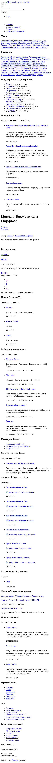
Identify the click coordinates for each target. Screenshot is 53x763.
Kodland (9, 307)
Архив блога (11, 713)
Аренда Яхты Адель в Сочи (16, 544)
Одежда (35, 66)
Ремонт (20, 70)
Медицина (20, 64)
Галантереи (6, 59)
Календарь (10, 696)
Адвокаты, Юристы (9, 57)
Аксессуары (23, 57)
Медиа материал (13, 731)
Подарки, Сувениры (29, 68)
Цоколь (10, 236)
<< (7, 279)
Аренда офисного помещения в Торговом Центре (23, 167)
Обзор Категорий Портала (29, 43)
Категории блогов (13, 710)
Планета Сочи (12, 359)
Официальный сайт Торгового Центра (20, 463)
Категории (10, 692)
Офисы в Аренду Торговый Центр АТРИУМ (20, 600)
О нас (10, 41)
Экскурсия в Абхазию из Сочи (16, 501)
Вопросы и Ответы (9, 43)
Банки (43, 57)
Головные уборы (28, 59)
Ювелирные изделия (17, 75)
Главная (9, 25)
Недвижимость (19, 66)
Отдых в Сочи (12, 448)
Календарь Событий (25, 45)
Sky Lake (10, 375)
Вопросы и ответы (14, 729)
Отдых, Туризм (14, 68)
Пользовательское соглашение (18, 717)
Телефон (5, 273)
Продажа (42, 41)
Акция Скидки (11, 627)
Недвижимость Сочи (15, 444)
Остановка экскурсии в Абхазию (17, 529)
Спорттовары (13, 72)
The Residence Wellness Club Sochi (20, 389)
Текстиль (29, 72)
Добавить (38, 45)
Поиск (4, 12)
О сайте (9, 733)
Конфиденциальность (15, 719)
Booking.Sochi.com (12, 199)
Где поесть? (16, 59)
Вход (8, 16)
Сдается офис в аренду (14, 183)
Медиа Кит (29, 47)
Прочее (40, 75)
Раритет (9, 421)
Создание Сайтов (13, 108)
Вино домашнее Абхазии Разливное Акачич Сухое (22, 596)
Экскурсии (31, 75)
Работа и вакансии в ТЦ (16, 715)
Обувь (28, 66)
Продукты (43, 68)
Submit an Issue (12, 738)
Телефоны (38, 72)
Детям (38, 59)
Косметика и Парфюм (28, 61)
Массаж (12, 64)
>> (7, 288)
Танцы (22, 72)
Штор (8, 581)
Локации (9, 694)
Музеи (28, 64)
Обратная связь (17, 47)
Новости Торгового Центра (17, 446)
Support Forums (12, 735)
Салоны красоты (30, 70)
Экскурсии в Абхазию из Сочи (16, 487)
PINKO (4, 259)
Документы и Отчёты (22, 41)
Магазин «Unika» (12, 321)
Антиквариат (34, 57)
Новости (9, 708)
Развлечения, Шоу (8, 70)
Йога (16, 61)
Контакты (39, 47)
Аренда (35, 41)
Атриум (15, 760)
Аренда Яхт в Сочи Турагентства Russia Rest (22, 146)
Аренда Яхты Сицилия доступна (17, 558)
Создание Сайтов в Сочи (11, 608)
